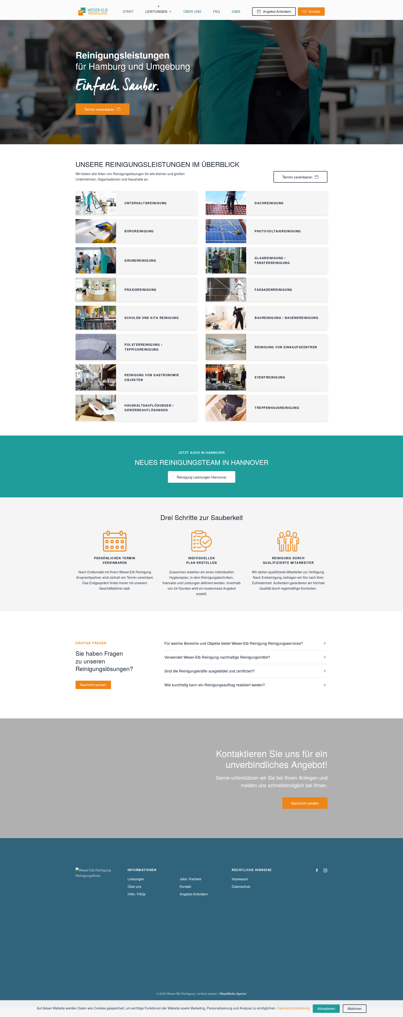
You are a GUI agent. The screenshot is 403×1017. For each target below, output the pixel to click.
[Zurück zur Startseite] (95, 11)
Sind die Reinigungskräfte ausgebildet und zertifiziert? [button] (209, 671)
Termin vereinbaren (99, 109)
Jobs (236, 11)
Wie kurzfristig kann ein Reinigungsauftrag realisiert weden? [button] (214, 684)
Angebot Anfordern (277, 11)
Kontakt (314, 11)
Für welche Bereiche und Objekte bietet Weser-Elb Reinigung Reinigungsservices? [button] (233, 643)
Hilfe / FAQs (136, 894)
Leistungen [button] (156, 11)
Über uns (192, 11)
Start (128, 11)
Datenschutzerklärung (293, 1008)
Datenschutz (241, 886)
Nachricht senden (93, 684)
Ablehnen (354, 1008)
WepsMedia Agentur (233, 993)
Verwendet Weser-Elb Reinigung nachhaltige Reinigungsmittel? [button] (217, 657)
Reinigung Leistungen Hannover (201, 477)
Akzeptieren (326, 1008)
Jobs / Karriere (190, 879)
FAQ (216, 11)
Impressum (240, 879)
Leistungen (136, 879)
